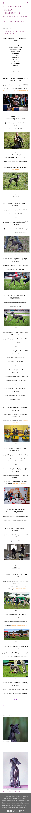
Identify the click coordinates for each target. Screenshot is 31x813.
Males (12, 21)
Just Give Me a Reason (12, 792)
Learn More (12, 811)
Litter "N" (7, 743)
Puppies (6, 21)
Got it (21, 811)
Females (18, 21)
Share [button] (4, 705)
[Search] (27, 2)
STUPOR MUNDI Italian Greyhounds (12, 10)
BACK (15, 699)
